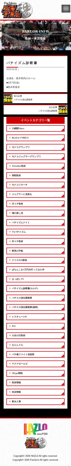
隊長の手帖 (17, 251)
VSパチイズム (19, 232)
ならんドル (17, 345)
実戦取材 (16, 175)
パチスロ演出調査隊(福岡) (25, 307)
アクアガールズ (20, 364)
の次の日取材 (18, 335)
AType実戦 (17, 373)
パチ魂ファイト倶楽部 (23, 354)
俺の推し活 (17, 213)
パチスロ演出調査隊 (22, 298)
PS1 (14, 326)
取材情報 (16, 382)
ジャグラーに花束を (22, 194)
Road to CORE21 (20, 138)
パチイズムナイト (21, 222)
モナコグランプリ (21, 147)
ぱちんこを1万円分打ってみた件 (28, 269)
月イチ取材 (17, 204)
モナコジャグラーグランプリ (26, 156)
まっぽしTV (18, 279)
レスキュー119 (19, 316)
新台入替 (16, 401)
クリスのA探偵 (19, 260)
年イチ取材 (17, 241)
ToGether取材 (19, 166)
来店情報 (16, 392)
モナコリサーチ (20, 185)
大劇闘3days (18, 128)
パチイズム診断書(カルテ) (25, 288)
